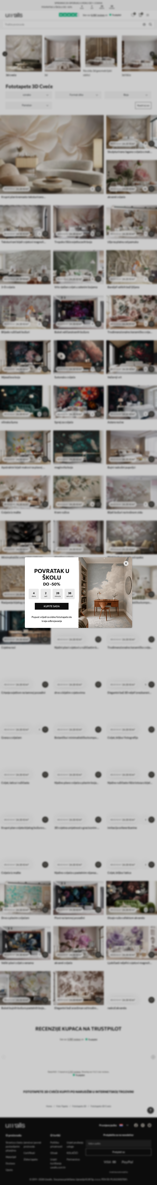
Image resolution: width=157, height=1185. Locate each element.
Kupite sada (52, 606)
